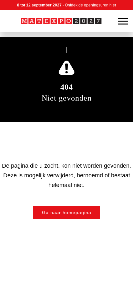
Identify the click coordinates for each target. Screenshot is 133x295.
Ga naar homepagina (66, 212)
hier (112, 5)
